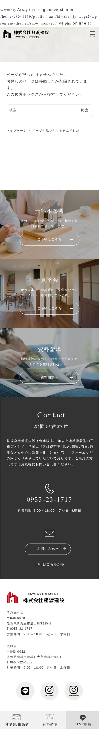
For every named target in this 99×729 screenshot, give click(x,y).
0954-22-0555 (21, 662)
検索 (84, 110)
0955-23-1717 (49, 500)
